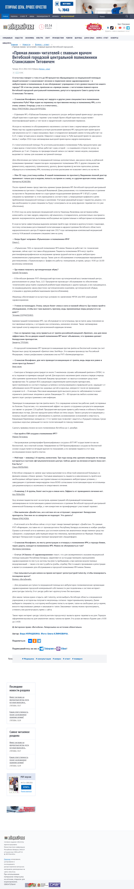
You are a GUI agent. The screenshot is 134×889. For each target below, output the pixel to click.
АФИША (32, 16)
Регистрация (126, 24)
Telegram (49, 648)
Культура (39, 38)
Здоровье (78, 38)
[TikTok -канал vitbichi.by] (111, 29)
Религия (69, 38)
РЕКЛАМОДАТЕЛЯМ (42, 16)
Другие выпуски (26, 791)
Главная (14, 44)
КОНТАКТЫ (55, 16)
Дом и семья (89, 38)
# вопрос (57, 658)
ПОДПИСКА (14, 16)
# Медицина (28, 658)
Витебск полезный (67, 16)
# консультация (43, 658)
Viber (63, 648)
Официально (8, 38)
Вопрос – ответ (102, 38)
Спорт (47, 38)
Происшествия (58, 38)
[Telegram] (39, 641)
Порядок (7, 859)
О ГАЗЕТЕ (22, 16)
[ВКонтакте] (30, 641)
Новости (26, 44)
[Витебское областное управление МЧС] (54, 886)
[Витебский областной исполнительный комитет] (43, 886)
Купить (26, 787)
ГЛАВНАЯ (5, 16)
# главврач (77, 658)
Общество (19, 38)
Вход (119, 24)
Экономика (29, 38)
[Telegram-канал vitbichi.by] (128, 29)
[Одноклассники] (35, 641)
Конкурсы (114, 38)
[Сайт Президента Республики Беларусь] (31, 886)
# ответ (67, 658)
